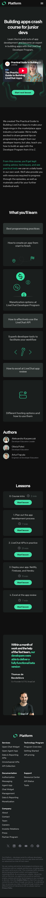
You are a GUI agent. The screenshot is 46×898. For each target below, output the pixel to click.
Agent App (7, 785)
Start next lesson (23, 92)
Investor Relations (10, 829)
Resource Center (32, 777)
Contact (6, 816)
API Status (29, 781)
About (5, 812)
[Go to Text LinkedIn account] (14, 846)
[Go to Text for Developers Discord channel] (38, 846)
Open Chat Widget (11, 746)
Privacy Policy (7, 888)
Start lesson (23, 502)
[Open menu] (42, 3)
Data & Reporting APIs (10, 756)
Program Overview (33, 746)
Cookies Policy (22, 880)
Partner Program (10, 837)
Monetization (8, 801)
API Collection (8, 766)
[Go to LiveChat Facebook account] (20, 846)
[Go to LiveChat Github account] (32, 846)
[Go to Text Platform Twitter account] (8, 846)
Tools (26, 785)
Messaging (7, 781)
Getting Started (31, 750)
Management (8, 793)
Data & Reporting (10, 797)
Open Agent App (10, 750)
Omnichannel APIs (10, 762)
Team (4, 820)
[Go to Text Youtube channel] (26, 846)
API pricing (29, 755)
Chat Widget (8, 789)
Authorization (8, 777)
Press (4, 833)
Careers (5, 824)
